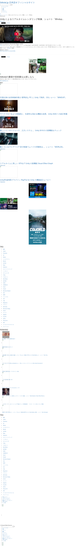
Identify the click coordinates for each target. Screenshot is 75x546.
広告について (4, 496)
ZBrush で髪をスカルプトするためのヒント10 (10, 387)
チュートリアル (5, 6)
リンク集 (4, 502)
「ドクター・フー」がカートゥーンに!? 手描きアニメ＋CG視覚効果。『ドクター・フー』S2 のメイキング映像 (22, 404)
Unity (1, 45)
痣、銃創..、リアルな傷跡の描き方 (8, 338)
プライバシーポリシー (6, 499)
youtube (8, 48)
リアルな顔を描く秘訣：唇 (7, 379)
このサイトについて (6, 498)
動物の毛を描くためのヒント (7, 346)
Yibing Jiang (2, 21)
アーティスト (4, 12)
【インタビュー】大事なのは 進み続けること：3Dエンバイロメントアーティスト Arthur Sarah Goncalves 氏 (22, 363)
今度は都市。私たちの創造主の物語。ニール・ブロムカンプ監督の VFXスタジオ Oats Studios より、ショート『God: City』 (25, 355)
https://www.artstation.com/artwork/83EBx (7, 51)
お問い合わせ (4, 501)
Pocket (8, 23)
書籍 (3, 9)
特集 (3, 8)
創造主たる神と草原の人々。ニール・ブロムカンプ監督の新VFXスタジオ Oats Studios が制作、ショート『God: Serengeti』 (25, 412)
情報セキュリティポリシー (7, 500)
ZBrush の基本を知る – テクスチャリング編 (10, 371)
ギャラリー (4, 10)
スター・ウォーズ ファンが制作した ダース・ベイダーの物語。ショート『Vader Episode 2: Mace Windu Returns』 (23, 395)
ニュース (4, 7)
